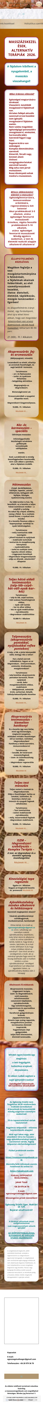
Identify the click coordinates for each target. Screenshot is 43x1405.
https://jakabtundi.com (21, 1171)
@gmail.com (30, 1359)
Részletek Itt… (21, 702)
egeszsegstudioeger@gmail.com (21, 928)
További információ (18, 1400)
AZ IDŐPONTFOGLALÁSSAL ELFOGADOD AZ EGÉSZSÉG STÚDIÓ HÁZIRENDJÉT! (21, 1235)
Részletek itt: (27, 890)
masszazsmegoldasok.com (17, 1391)
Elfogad (30, 1400)
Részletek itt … (22, 411)
